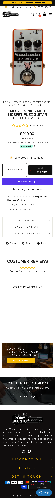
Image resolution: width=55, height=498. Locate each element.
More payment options (27, 189)
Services (27, 468)
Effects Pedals (20, 101)
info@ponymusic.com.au (21, 7)
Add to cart (17, 334)
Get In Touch (27, 476)
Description (27, 220)
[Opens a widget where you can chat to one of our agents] (44, 493)
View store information (19, 209)
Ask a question (27, 233)
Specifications (27, 226)
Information (27, 459)
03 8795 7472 (44, 7)
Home (6, 101)
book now (20, 360)
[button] (20, 125)
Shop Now (27, 397)
